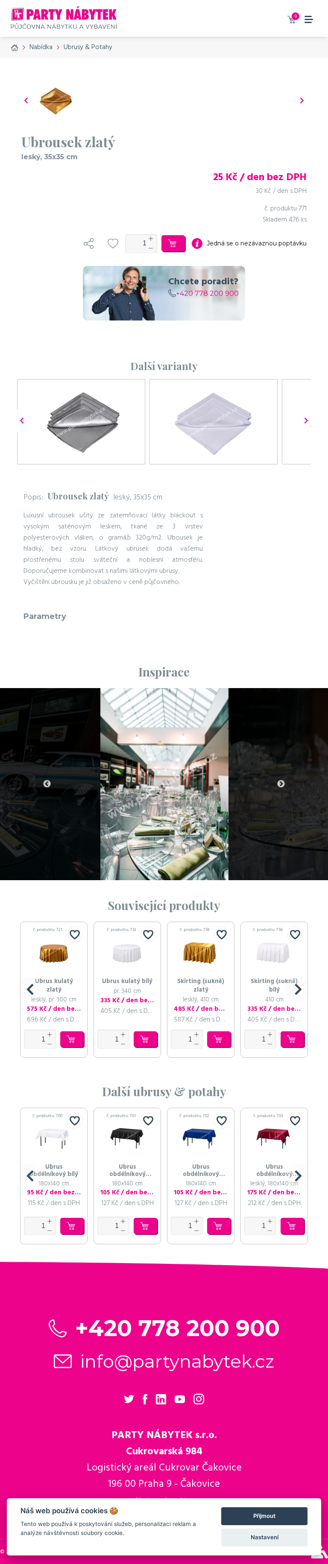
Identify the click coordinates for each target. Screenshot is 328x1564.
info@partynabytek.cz (177, 1361)
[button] (30, 989)
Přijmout (264, 1515)
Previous (47, 784)
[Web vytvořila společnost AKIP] (319, 1556)
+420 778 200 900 (207, 293)
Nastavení (264, 1537)
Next (281, 784)
